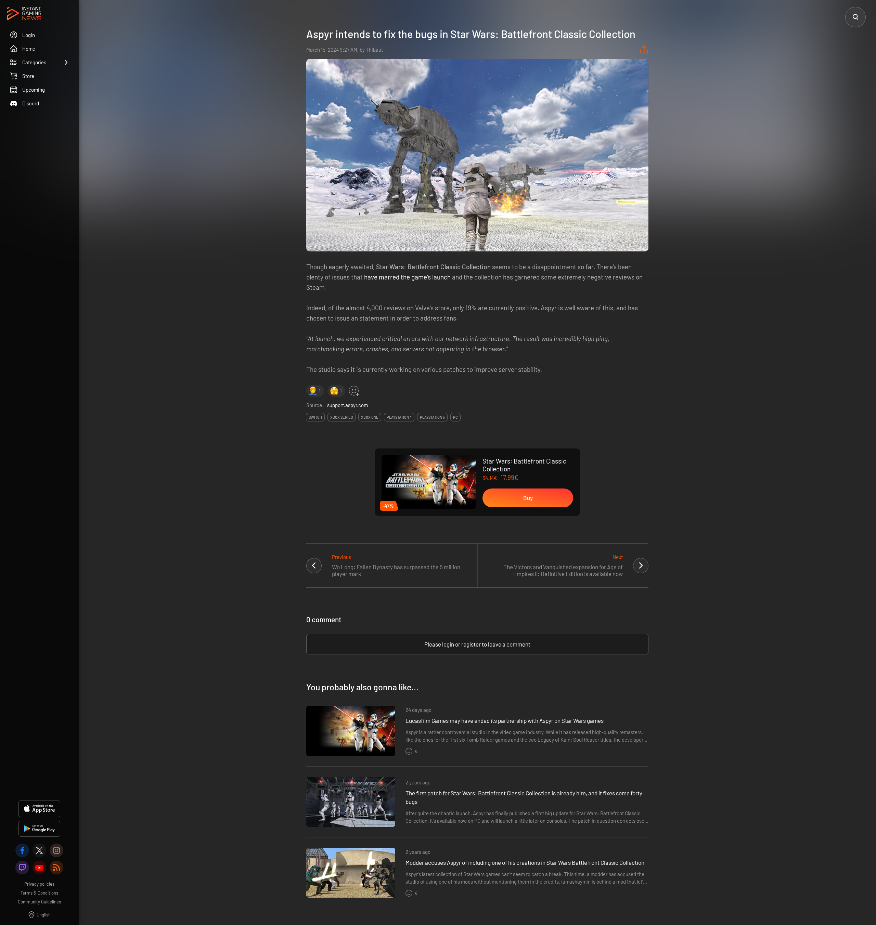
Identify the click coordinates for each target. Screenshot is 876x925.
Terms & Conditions (39, 893)
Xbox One (369, 417)
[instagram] (56, 850)
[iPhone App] (39, 808)
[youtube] (39, 867)
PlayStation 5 (432, 417)
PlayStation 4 (399, 417)
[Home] (24, 14)
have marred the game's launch (407, 277)
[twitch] (22, 867)
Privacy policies (39, 884)
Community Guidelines (39, 901)
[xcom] (39, 850)
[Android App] (39, 829)
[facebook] (22, 850)
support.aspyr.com (347, 405)
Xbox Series (341, 417)
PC (455, 417)
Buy (528, 497)
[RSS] (56, 867)
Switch (315, 417)
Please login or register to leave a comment (477, 644)
